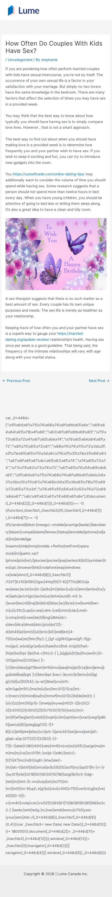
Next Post (99, 381)
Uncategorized (20, 60)
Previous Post (16, 381)
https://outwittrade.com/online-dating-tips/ (49, 174)
